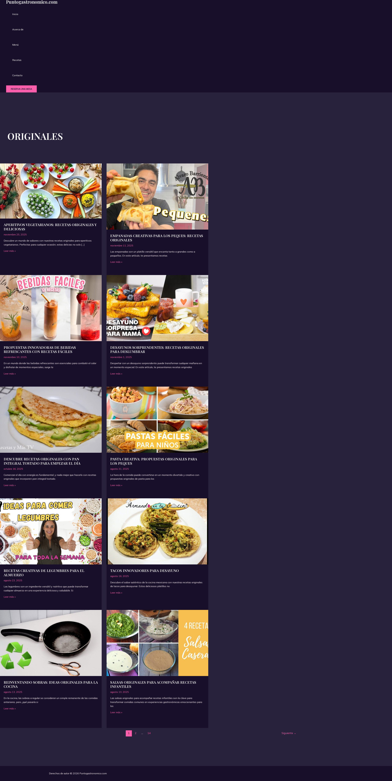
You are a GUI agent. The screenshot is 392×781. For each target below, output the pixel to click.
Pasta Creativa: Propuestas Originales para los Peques (153, 461)
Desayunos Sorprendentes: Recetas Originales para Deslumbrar (157, 349)
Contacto (17, 75)
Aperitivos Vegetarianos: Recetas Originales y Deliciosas (50, 226)
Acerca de (17, 29)
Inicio (15, 14)
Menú (15, 44)
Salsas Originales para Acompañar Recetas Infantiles (153, 684)
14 (149, 733)
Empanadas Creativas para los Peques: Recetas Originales (156, 237)
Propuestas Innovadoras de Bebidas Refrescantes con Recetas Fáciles (40, 349)
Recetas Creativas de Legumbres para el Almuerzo (44, 572)
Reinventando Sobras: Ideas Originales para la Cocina (51, 684)
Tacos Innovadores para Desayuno (144, 570)
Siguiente (289, 733)
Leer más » (10, 250)
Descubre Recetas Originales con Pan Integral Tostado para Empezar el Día (42, 461)
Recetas (16, 60)
